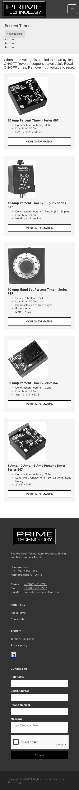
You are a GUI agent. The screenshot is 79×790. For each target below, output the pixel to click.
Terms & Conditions (22, 638)
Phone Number (20, 704)
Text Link (9, 39)
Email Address (20, 690)
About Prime (18, 612)
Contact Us (17, 619)
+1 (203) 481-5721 (35, 584)
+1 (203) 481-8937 (35, 588)
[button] (72, 9)
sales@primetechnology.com (41, 592)
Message (16, 718)
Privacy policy (19, 645)
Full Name (17, 676)
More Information (39, 141)
